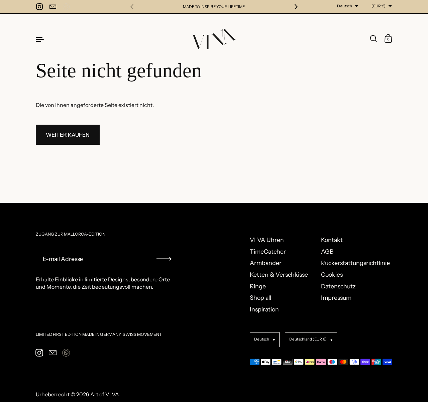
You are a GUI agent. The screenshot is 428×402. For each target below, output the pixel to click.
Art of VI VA (104, 394)
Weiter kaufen (68, 134)
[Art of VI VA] (214, 39)
